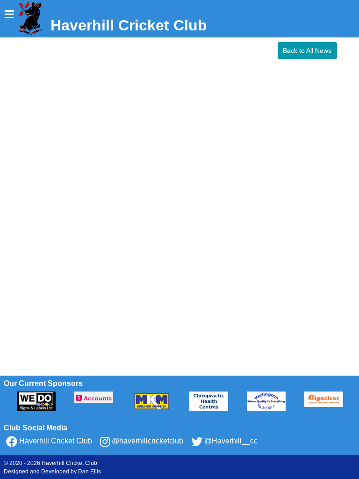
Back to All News (307, 50)
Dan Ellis (89, 471)
